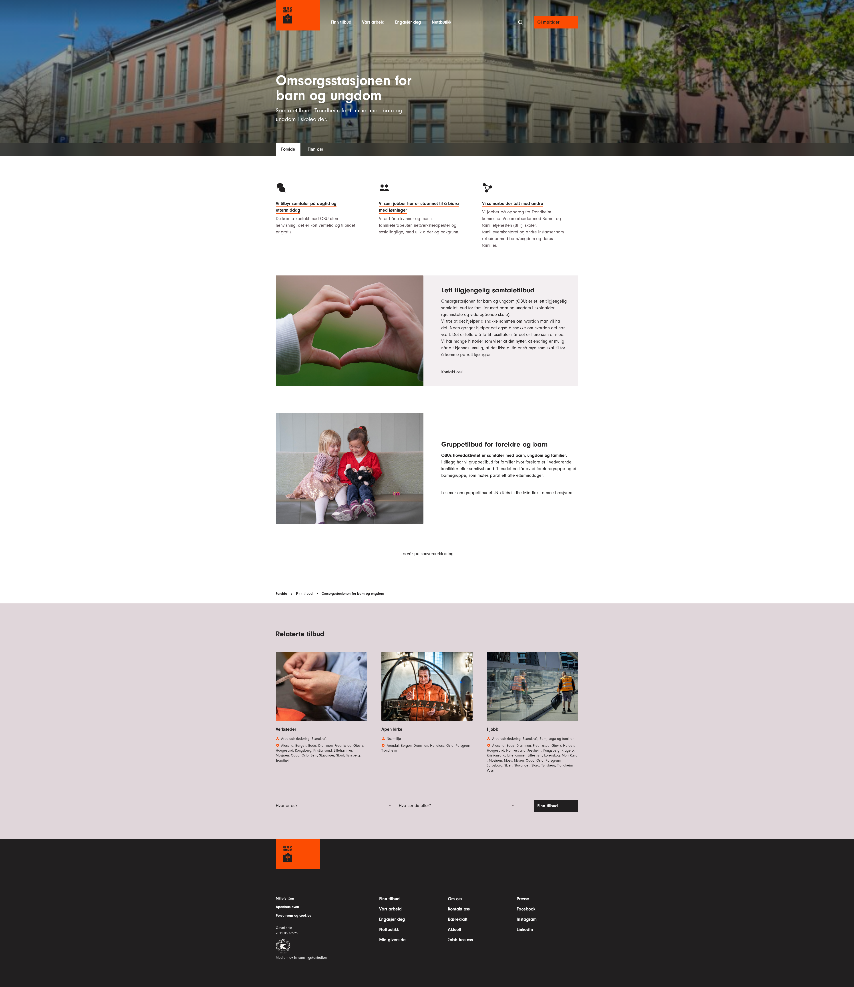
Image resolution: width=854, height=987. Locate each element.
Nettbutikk (441, 22)
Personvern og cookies (293, 916)
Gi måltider (548, 22)
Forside (288, 149)
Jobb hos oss (460, 939)
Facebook (526, 909)
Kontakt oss (459, 909)
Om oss (455, 898)
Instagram (527, 919)
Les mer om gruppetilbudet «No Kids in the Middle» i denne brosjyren (506, 492)
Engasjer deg (408, 22)
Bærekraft (457, 919)
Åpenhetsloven (287, 907)
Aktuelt (454, 929)
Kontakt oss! (452, 371)
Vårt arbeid (373, 22)
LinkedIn (525, 929)
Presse (523, 898)
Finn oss (315, 149)
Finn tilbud (341, 22)
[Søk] (520, 22)
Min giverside (392, 939)
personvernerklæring (433, 553)
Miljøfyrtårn (285, 898)
